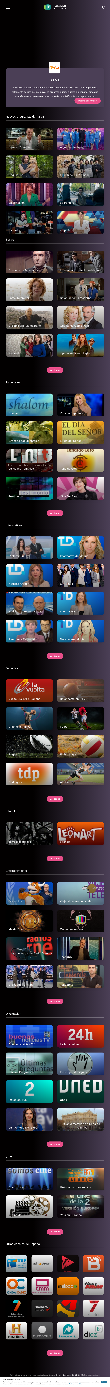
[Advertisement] (55, 36)
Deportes (12, 668)
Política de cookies (75, 1384)
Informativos (14, 525)
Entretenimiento (16, 870)
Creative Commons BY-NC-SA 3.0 (69, 1375)
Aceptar (104, 1382)
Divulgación (13, 1013)
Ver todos (55, 370)
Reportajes (13, 382)
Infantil (10, 811)
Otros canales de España (23, 1244)
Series (10, 239)
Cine (9, 1156)
